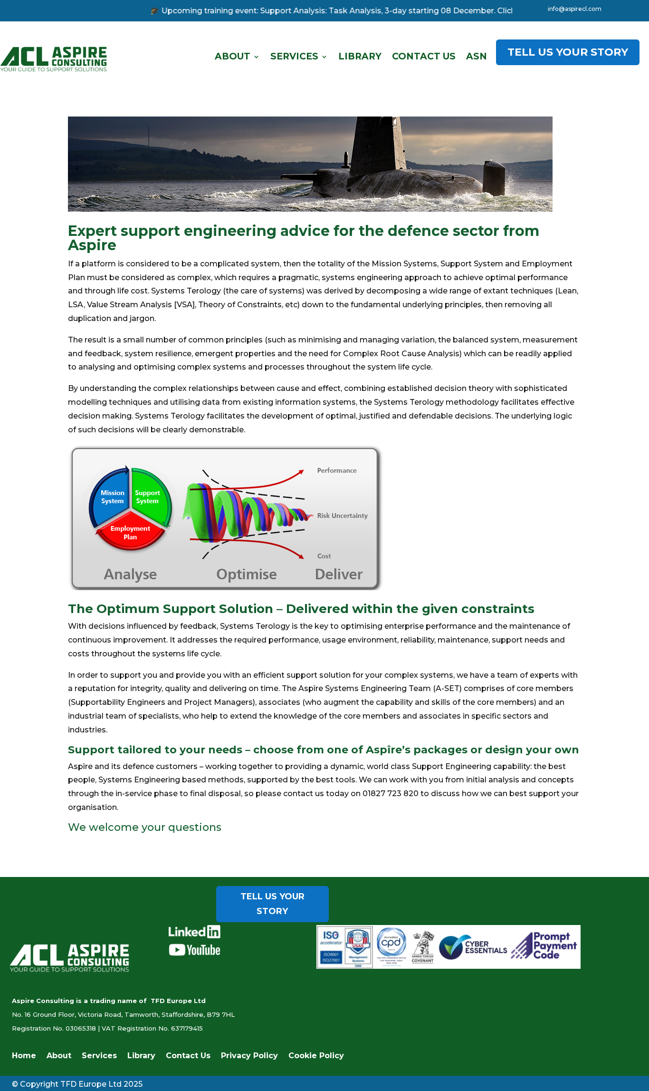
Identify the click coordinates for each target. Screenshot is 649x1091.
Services (294, 56)
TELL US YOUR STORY (567, 52)
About (232, 56)
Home (24, 1056)
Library (360, 56)
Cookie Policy (316, 1056)
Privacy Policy (249, 1056)
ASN (476, 56)
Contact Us (424, 56)
